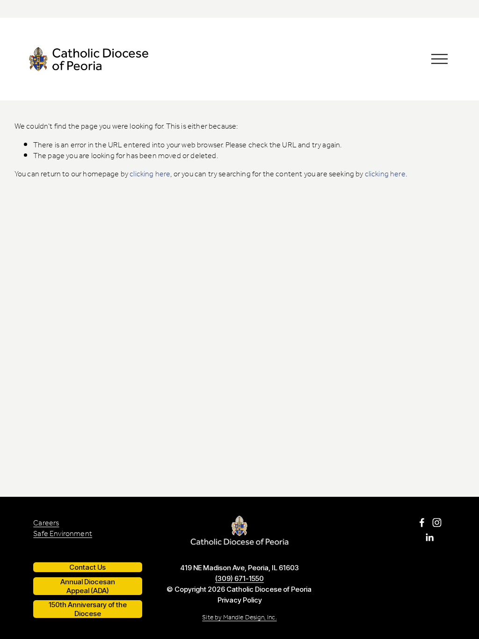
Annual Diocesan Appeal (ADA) (87, 586)
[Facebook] (422, 522)
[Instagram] (437, 522)
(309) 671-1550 (239, 578)
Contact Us (87, 567)
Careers (46, 523)
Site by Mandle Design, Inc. (239, 618)
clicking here (150, 174)
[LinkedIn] (429, 537)
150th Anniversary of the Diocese (88, 609)
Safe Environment (62, 534)
